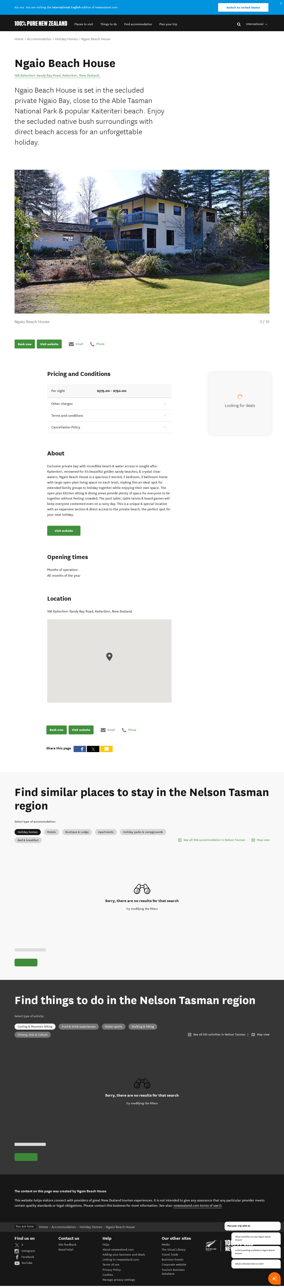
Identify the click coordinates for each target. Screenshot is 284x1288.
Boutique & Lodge (77, 832)
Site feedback (67, 1244)
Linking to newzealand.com (120, 1259)
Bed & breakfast (28, 840)
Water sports (113, 1026)
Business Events (172, 1259)
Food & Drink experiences (79, 1026)
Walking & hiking (143, 1026)
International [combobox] (255, 24)
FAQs (105, 1244)
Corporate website (174, 1264)
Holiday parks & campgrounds (143, 832)
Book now (25, 344)
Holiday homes (28, 832)
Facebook (27, 1257)
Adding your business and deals (123, 1254)
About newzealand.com (118, 1249)
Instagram (28, 1251)
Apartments (106, 832)
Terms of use (110, 1264)
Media (166, 1244)
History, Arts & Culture (33, 1034)
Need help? (65, 1249)
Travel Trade (170, 1254)
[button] (83, 24)
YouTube (26, 1263)
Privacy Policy (111, 1270)
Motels (51, 832)
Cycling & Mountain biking (35, 1026)
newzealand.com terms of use (198, 1205)
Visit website (49, 344)
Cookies (107, 1275)
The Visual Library (173, 1249)
